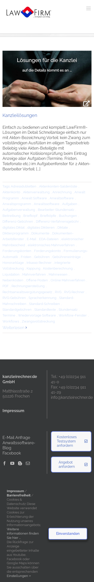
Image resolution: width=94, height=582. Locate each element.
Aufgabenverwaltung (19, 210)
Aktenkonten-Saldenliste (58, 186)
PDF (6, 286)
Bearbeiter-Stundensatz (56, 210)
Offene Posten (37, 280)
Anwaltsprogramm (17, 204)
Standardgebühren (17, 309)
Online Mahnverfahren (68, 280)
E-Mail (31, 239)
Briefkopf (30, 216)
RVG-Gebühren (14, 298)
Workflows (11, 321)
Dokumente (40, 233)
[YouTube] (12, 463)
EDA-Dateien (49, 239)
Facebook (12, 453)
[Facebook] (5, 463)
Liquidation (11, 274)
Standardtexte (45, 309)
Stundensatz (68, 309)
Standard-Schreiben (44, 304)
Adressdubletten (23, 186)
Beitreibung (12, 216)
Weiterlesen (13, 327)
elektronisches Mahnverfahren (51, 245)
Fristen (26, 257)
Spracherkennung (42, 298)
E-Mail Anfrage (16, 437)
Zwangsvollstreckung (38, 321)
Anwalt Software (34, 198)
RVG (58, 292)
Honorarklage (13, 263)
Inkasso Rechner (39, 263)
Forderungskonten (17, 251)
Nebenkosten (13, 280)
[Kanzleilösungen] (47, 79)
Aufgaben (69, 204)
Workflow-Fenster (73, 315)
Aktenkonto (11, 192)
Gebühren (42, 257)
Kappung (33, 268)
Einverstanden (67, 534)
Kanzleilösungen (20, 115)
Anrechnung (62, 192)
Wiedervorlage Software (37, 315)
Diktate (62, 227)
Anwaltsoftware (62, 198)
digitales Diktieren (41, 227)
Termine (9, 315)
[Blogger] (20, 463)
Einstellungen (18, 576)
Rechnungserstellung (28, 286)
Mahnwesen (58, 274)
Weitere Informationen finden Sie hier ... (23, 533)
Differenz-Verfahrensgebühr (57, 221)
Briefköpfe (48, 216)
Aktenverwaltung (36, 192)
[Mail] (28, 463)
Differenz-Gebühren (18, 221)
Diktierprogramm (16, 233)
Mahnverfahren (34, 274)
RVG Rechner (74, 292)
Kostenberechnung (58, 268)
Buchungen (68, 216)
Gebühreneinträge (66, 257)
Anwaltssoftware (46, 204)
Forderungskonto (47, 251)
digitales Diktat (14, 227)
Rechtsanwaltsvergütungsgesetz (27, 292)
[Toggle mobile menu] (88, 8)
